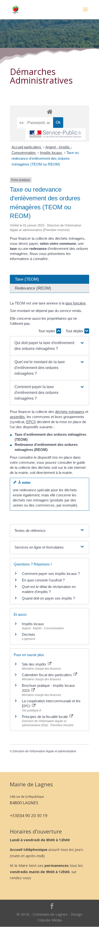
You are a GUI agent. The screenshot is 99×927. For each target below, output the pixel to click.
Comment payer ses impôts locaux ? (51, 574)
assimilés (17, 417)
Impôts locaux (51, 153)
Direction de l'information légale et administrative (44, 751)
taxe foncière (75, 303)
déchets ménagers (69, 412)
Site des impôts (34, 664)
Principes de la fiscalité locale (45, 717)
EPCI (30, 422)
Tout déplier (75, 331)
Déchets (28, 634)
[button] (49, 345)
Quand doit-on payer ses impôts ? (48, 598)
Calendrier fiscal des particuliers (47, 675)
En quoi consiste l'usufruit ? (43, 580)
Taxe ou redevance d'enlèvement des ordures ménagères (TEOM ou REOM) (45, 158)
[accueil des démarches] (49, 111)
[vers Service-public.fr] (55, 134)
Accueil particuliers (27, 147)
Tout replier (47, 331)
